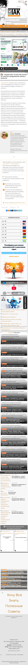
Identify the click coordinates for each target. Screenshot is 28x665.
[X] (12, 210)
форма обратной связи (18, 202)
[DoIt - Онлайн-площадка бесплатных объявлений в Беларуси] (14, 45)
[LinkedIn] (14, 210)
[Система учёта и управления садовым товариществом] (14, 59)
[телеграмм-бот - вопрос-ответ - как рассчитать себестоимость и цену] (14, 324)
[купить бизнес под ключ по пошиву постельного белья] (14, 320)
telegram (7, 202)
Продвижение (5, 82)
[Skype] (19, 210)
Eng (22, 1)
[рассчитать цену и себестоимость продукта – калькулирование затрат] (14, 310)
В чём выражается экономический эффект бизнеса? (12, 36)
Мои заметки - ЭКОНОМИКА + (11, 163)
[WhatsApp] (17, 210)
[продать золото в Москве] (8, 316)
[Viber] (16, 210)
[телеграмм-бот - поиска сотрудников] (14, 302)
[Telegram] (21, 210)
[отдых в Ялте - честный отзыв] (9, 313)
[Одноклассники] (8, 210)
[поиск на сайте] (26, 5)
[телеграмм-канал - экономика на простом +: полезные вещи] (14, 328)
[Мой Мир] (10, 210)
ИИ (20, 84)
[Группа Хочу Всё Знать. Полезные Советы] (14, 603)
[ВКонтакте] (6, 210)
